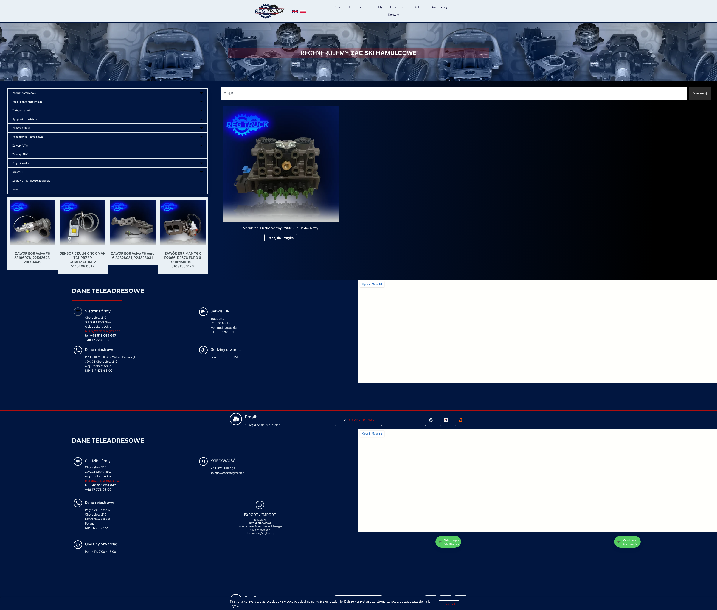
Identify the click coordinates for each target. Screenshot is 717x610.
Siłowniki (17, 171)
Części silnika (20, 163)
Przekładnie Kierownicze (27, 101)
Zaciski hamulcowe (24, 92)
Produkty (376, 7)
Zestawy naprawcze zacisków (31, 180)
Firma (353, 7)
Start (338, 7)
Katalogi (417, 7)
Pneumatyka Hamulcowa (27, 136)
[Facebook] (430, 420)
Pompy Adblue (21, 128)
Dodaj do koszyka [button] (281, 238)
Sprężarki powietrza (24, 119)
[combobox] (454, 93)
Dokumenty (439, 7)
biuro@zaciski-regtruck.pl (103, 331)
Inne (15, 189)
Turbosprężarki (21, 110)
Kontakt (393, 15)
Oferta (394, 7)
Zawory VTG (20, 145)
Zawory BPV (20, 154)
